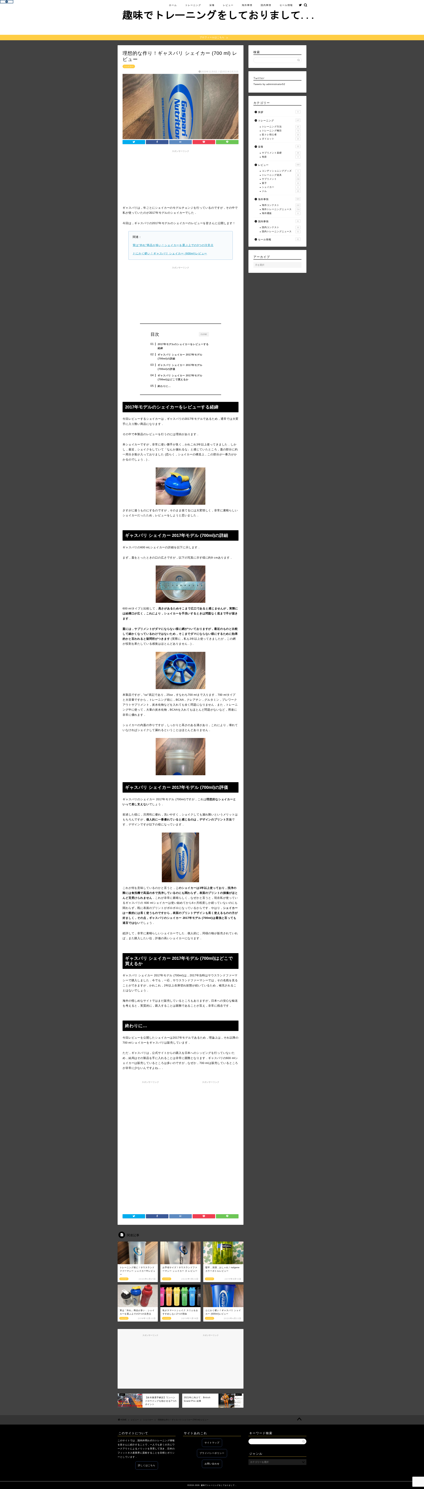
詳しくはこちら (146, 1465)
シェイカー (128, 66)
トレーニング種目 (280, 130)
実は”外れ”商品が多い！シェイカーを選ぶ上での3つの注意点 (173, 245)
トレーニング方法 (280, 126)
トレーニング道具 (280, 175)
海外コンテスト (280, 205)
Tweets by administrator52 (269, 84)
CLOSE (204, 334)
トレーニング (193, 5)
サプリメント (280, 179)
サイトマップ (212, 1442)
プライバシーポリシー (212, 1453)
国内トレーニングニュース (280, 231)
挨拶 (278, 112)
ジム (280, 191)
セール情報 (286, 5)
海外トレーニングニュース (280, 209)
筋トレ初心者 (280, 134)
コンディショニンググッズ (280, 171)
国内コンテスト (280, 227)
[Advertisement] (180, 177)
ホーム (173, 5)
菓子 (280, 183)
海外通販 (280, 213)
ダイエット (280, 138)
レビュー (228, 5)
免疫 (280, 157)
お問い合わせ (212, 1463)
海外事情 (247, 5)
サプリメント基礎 (280, 153)
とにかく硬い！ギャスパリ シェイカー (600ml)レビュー (170, 253)
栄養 (212, 5)
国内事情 (266, 5)
